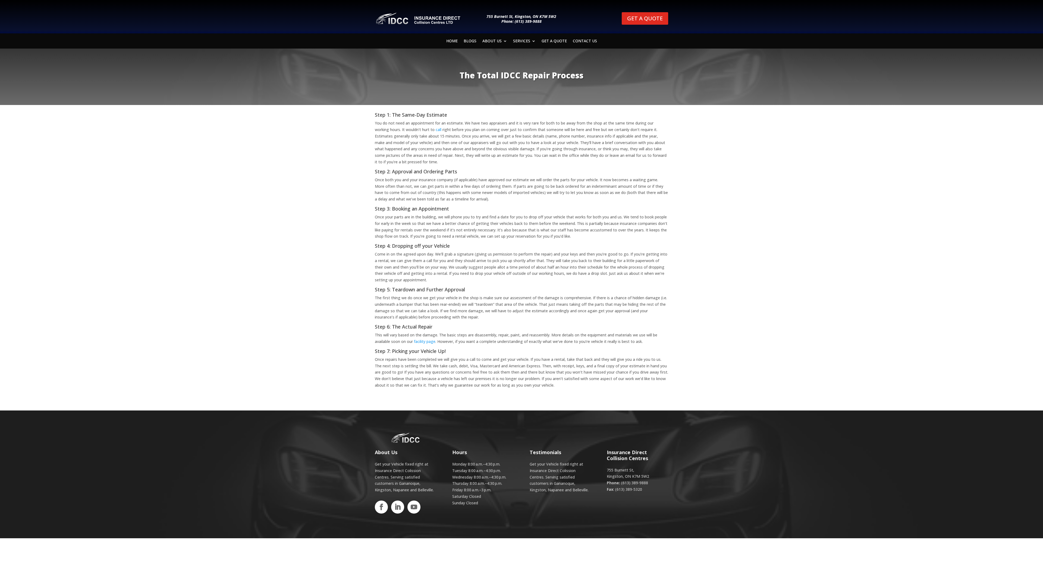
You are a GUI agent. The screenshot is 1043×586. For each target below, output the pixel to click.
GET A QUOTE (645, 18)
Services (521, 41)
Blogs (470, 41)
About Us (492, 41)
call (438, 129)
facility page (424, 341)
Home (452, 41)
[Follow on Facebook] (381, 507)
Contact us (585, 41)
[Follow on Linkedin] (397, 507)
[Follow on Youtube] (413, 507)
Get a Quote (554, 41)
